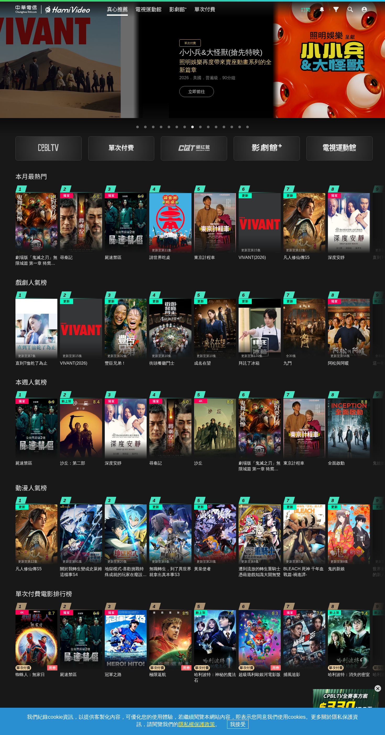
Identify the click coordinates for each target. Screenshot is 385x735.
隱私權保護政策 (196, 724)
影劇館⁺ (178, 9)
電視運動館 (148, 9)
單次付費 (204, 9)
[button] (137, 127)
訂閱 (305, 9)
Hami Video (52, 9)
